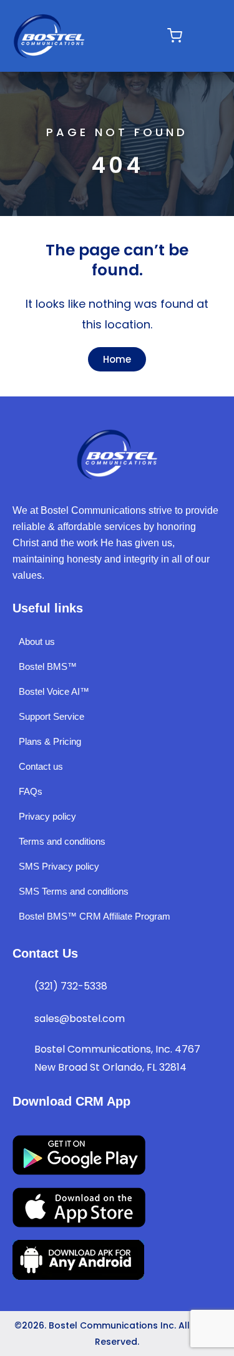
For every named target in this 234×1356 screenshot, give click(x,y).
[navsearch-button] (201, 36)
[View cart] (174, 35)
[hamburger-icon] (141, 35)
